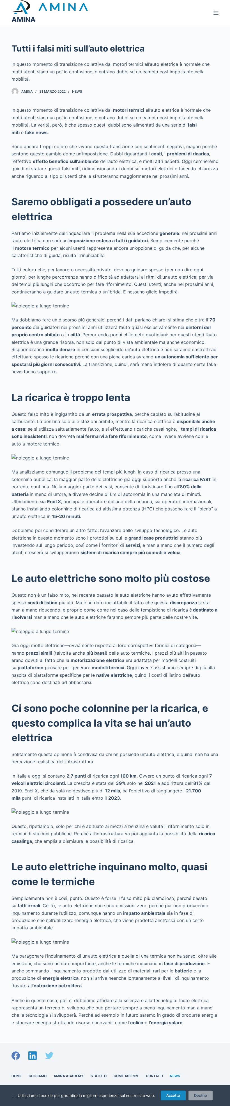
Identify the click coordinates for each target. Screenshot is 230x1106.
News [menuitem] (175, 1076)
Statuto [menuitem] (99, 1076)
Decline (200, 1095)
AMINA (24, 19)
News (77, 91)
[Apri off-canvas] (216, 12)
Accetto (173, 1095)
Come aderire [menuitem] (126, 1076)
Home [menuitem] (17, 1076)
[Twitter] (49, 1055)
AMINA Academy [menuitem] (69, 1076)
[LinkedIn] (32, 1055)
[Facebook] (16, 1055)
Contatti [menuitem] (154, 1076)
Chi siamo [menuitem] (38, 1076)
